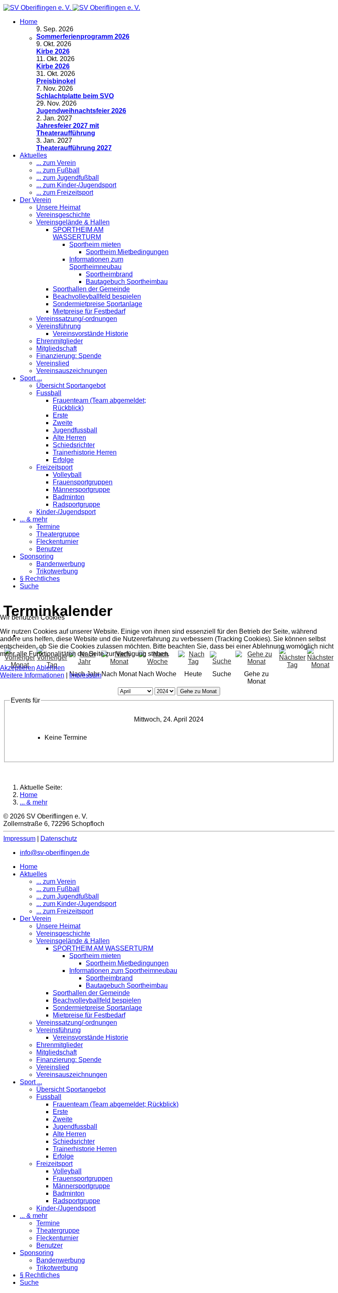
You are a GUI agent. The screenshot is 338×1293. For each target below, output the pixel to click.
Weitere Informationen (32, 675)
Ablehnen (50, 667)
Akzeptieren (17, 667)
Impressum (85, 675)
